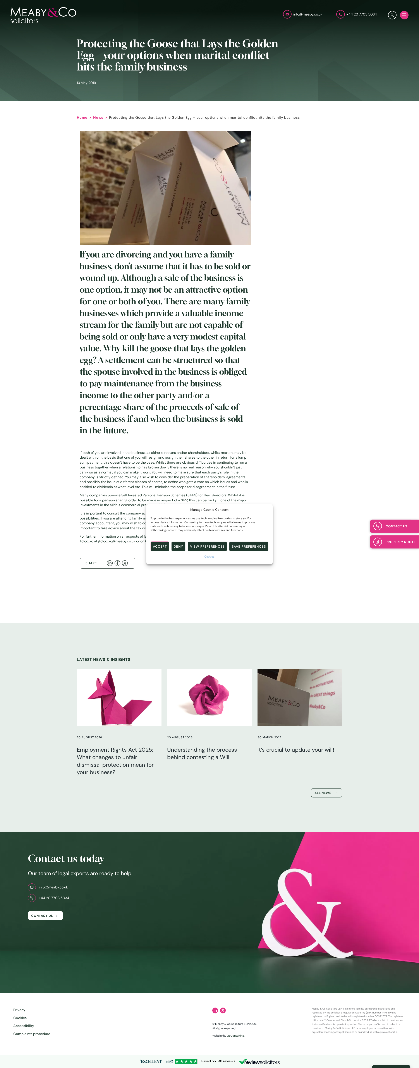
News (98, 117)
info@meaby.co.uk (53, 887)
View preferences (207, 546)
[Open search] (392, 15)
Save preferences (249, 546)
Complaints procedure (31, 1034)
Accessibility (23, 1025)
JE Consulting (235, 1035)
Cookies (209, 556)
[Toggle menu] (404, 15)
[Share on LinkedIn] (110, 563)
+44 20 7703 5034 (54, 898)
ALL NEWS (322, 793)
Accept (160, 546)
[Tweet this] (125, 563)
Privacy (19, 1010)
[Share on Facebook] (118, 563)
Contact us (42, 916)
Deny (178, 546)
